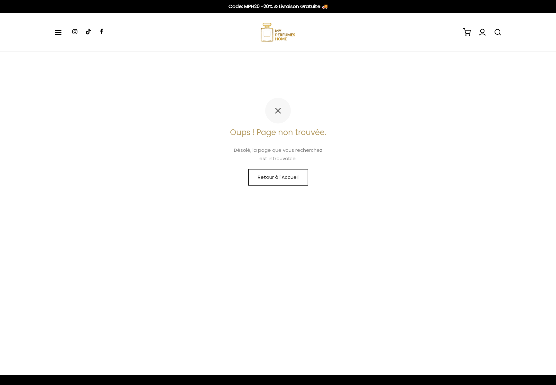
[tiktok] (88, 32)
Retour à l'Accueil (278, 177)
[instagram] (75, 32)
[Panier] (467, 32)
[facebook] (101, 32)
